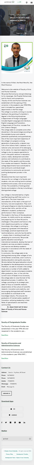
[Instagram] (10, 423)
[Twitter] (6, 423)
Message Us (10, 387)
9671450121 (10, 375)
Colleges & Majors (21, 14)
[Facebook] (1, 423)
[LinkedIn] (24, 423)
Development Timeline (22, 454)
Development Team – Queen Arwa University (17, 457)
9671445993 (11, 378)
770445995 (11, 381)
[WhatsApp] (15, 423)
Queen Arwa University (11, 451)
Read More (4, 335)
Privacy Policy (9, 454)
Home (12, 14)
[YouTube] (20, 423)
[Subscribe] (30, 438)
